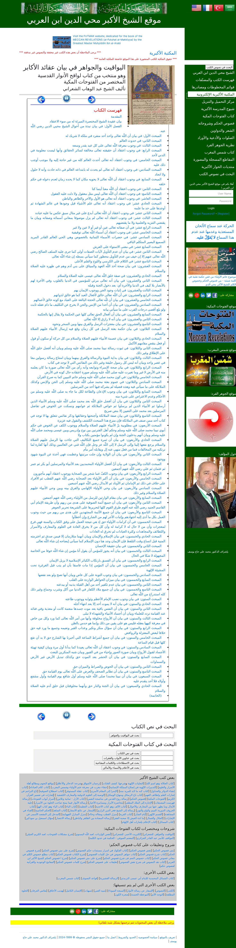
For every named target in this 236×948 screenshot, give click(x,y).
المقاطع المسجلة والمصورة (213, 159)
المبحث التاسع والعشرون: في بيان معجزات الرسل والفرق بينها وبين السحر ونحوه (107, 324)
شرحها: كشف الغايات (114, 783)
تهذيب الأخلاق (56, 890)
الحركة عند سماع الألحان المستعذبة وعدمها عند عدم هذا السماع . (213, 231)
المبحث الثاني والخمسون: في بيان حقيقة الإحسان (128, 546)
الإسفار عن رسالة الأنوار (140, 890)
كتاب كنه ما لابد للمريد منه (134, 791)
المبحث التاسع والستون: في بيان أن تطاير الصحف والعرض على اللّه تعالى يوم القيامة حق (102, 671)
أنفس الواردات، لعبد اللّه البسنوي (93, 834)
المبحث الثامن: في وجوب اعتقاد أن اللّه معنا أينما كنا (127, 189)
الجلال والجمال (155, 818)
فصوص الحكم (138, 798)
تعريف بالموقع (167, 937)
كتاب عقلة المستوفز (77, 791)
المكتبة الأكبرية (163, 53)
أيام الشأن (140, 814)
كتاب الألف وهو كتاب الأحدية (111, 806)
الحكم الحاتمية (43, 810)
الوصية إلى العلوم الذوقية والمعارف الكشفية (80, 794)
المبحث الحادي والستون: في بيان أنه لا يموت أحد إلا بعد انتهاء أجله (118, 604)
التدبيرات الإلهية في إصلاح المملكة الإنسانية (133, 787)
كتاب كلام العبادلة (39, 787)
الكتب (170, 890)
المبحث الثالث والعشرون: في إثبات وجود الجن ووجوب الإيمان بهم (118, 290)
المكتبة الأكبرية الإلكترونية (215, 94)
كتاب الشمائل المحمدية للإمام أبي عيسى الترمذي (147, 878)
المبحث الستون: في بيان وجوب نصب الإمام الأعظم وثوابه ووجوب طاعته (113, 599)
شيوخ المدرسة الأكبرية (217, 108)
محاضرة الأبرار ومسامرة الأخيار (106, 802)
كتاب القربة (126, 814)
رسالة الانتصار (63, 818)
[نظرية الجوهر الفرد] (211, 421)
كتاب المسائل (166, 822)
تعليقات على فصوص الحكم (102, 862)
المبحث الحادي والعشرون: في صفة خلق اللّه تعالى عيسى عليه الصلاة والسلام (110, 275)
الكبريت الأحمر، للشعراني (127, 834)
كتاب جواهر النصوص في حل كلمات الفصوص (112, 854)
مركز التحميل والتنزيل (218, 101)
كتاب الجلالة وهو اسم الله (160, 783)
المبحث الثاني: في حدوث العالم (140, 140)
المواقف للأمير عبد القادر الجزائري (155, 838)
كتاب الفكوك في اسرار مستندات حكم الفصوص (102, 850)
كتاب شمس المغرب (219, 152)
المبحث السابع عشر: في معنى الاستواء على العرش (127, 247)
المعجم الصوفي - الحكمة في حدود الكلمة (111, 838)
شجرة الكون (121, 894)
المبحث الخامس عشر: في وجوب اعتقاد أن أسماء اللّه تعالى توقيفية (117, 232)
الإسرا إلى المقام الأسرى (104, 791)
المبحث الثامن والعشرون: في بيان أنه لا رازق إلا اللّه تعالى (123, 319)
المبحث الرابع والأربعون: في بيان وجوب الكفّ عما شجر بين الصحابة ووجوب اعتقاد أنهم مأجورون (97, 473)
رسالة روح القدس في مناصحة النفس (107, 798)
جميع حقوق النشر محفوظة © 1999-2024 (81, 937)
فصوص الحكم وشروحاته (216, 123)
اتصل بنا (111, 937)
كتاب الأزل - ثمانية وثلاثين (71, 798)
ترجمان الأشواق (91, 783)
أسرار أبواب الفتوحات (42, 798)
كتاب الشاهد (59, 810)
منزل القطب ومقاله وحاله (103, 814)
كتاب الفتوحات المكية (218, 116)
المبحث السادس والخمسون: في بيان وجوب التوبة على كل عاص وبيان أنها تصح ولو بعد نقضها (100, 575)
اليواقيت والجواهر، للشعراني (159, 834)
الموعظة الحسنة (140, 894)
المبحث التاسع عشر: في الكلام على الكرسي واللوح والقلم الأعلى (118, 261)
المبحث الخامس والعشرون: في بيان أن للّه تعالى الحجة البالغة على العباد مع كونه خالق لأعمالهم (98, 300)
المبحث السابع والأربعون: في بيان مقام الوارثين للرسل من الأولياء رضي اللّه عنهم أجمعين (102, 497)
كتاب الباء (71, 806)
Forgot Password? (204, 213)
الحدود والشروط (127, 937)
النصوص (160, 890)
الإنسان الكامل (74, 890)
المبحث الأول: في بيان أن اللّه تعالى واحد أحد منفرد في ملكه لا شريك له (114, 136)
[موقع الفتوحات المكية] (211, 325)
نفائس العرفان (38, 890)
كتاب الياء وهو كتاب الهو (50, 806)
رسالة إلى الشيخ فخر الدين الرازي (115, 810)
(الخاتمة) (156, 695)
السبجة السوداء (116, 890)
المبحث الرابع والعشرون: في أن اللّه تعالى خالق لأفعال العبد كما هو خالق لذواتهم (108, 295)
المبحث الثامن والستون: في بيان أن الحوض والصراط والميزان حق (117, 666)
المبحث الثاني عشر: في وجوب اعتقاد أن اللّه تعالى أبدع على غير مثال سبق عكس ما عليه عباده (98, 213)
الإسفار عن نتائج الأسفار (82, 810)
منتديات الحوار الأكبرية (217, 166)
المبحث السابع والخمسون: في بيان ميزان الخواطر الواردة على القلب (115, 579)
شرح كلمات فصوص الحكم (71, 862)
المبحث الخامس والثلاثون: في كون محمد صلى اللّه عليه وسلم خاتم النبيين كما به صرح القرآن (99, 377)
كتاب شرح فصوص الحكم (152, 854)
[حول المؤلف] (211, 492)
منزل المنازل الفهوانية (74, 814)
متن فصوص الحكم (164, 850)
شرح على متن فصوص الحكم (58, 850)
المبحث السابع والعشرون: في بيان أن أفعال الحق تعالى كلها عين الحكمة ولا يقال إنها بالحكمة (100, 314)
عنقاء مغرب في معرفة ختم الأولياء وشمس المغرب (79, 787)
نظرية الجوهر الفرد (220, 145)
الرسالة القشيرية (109, 878)
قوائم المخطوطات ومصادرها (213, 87)
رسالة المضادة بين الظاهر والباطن (92, 818)
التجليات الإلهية (136, 783)
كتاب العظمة (86, 806)
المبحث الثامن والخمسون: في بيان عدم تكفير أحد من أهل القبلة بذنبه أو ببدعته (109, 584)
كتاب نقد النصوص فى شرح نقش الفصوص (142, 862)
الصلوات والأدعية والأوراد (216, 137)
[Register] (223, 213)
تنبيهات (88, 890)
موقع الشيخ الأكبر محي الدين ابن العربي (94, 19)
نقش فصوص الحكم (140, 850)
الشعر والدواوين (222, 130)
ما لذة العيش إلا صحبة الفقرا (128, 818)
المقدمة (116, 116)
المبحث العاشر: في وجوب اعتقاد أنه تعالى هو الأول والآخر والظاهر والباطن (112, 198)
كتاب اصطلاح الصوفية (51, 791)
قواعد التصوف (89, 878)
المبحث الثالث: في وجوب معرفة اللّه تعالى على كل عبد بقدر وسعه (117, 145)
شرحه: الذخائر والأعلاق (69, 783)
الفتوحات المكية (156, 798)
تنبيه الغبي (100, 890)
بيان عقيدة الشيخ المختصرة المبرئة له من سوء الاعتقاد (86, 121)
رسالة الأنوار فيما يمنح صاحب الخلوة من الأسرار (60, 802)
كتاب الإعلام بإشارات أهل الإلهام (139, 822)
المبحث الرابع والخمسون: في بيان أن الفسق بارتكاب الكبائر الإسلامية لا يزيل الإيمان (105, 560)
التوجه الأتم (157, 894)
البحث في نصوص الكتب (219, 67)
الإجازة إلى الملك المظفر (139, 802)
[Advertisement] (211, 34)
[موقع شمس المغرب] (211, 369)
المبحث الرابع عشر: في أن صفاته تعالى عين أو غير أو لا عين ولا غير (117, 227)
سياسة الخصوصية (147, 937)
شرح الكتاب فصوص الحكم (71, 854)
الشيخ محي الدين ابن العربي (213, 72)
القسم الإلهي (155, 814)
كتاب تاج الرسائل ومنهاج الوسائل (124, 794)
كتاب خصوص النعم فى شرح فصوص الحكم (127, 858)
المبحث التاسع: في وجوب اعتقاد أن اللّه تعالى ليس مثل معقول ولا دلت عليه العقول (106, 193)
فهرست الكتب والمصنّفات (215, 80)
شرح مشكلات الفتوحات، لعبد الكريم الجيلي (49, 834)
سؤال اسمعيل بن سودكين (39, 818)
